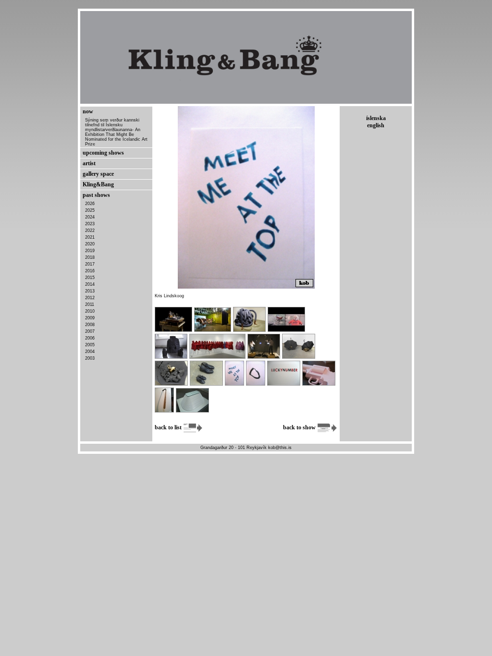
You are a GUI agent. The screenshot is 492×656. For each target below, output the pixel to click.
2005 (90, 344)
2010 (90, 311)
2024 (90, 217)
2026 (90, 203)
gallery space (98, 173)
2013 (90, 291)
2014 (90, 284)
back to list (169, 427)
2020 (90, 244)
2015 (90, 277)
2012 (90, 297)
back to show (300, 427)
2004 (90, 351)
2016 (90, 270)
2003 (90, 358)
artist (89, 163)
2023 (90, 223)
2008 (90, 324)
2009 (90, 318)
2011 (89, 304)
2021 (90, 237)
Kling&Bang (98, 184)
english (375, 125)
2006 (90, 338)
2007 (90, 331)
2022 (90, 230)
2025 (90, 210)
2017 (90, 264)
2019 (90, 250)
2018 (90, 257)
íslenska (376, 118)
